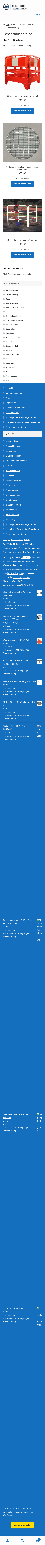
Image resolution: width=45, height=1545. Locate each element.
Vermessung (11, 372)
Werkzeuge (10, 380)
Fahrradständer (34, 548)
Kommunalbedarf (12, 333)
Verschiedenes (11, 376)
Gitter (4, 558)
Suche (22, 1540)
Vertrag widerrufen (22, 1525)
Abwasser (9, 543)
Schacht (8, 577)
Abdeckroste (15, 540)
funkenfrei (21, 552)
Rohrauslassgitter (13, 355)
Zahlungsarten (12, 413)
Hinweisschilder (12, 325)
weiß (28, 585)
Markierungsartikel (13, 337)
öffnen (33, 585)
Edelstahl (23, 548)
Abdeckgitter (6, 540)
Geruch (37, 552)
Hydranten (16, 558)
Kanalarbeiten (36, 557)
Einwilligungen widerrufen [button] (17, 427)
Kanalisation (10, 329)
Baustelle (26, 544)
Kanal (25, 557)
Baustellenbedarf (12, 303)
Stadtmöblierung (12, 367)
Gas (28, 552)
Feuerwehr (12, 552)
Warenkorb (35, 1538)
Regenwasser (28, 569)
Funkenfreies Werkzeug (15, 307)
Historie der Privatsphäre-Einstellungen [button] (23, 422)
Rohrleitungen (15, 573)
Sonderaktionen (12, 363)
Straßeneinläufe (10, 581)
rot (24, 573)
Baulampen (10, 299)
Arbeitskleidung (12, 295)
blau (32, 544)
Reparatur (36, 569)
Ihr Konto (7, 1540)
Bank (18, 544)
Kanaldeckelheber (18, 561)
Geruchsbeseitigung (14, 316)
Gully (9, 557)
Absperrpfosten (12, 290)
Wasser (21, 584)
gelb (32, 552)
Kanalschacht (30, 562)
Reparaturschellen (13, 346)
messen (33, 566)
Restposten (10, 350)
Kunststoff (26, 566)
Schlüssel (26, 578)
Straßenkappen (24, 581)
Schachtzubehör (12, 359)
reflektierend (19, 569)
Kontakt (9, 388)
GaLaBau (9, 312)
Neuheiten (10, 342)
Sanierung (30, 573)
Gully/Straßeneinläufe (14, 320)
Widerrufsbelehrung (15, 393)
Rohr (5, 573)
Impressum (11, 403)
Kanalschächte (12, 565)
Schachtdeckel (17, 578)
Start (8, 25)
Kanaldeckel (8, 562)
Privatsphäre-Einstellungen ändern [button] (21, 417)
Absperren (24, 539)
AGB (8, 398)
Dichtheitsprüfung (8, 548)
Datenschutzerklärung (16, 408)
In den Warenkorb (22, 111)
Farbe (5, 552)
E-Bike (16, 548)
